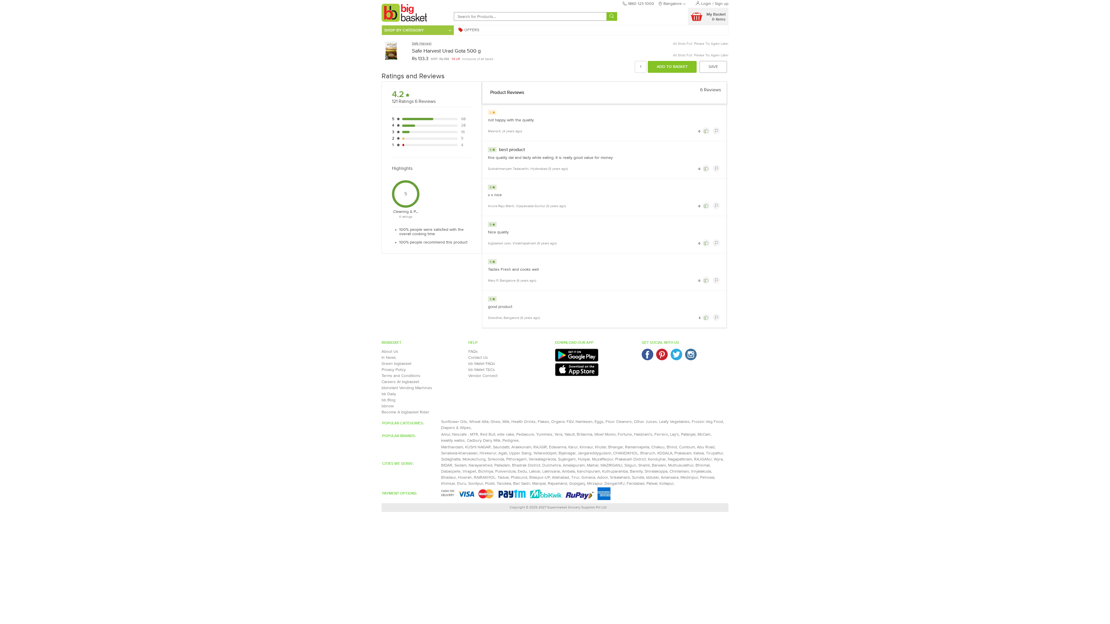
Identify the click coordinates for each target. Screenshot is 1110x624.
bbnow (388, 406)
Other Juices (645, 422)
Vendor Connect (482, 376)
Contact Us (478, 358)
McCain (704, 434)
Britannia (584, 434)
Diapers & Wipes (456, 428)
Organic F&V (562, 422)
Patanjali (688, 434)
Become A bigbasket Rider (405, 412)
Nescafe (460, 434)
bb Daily (389, 394)
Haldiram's (643, 434)
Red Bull (487, 434)
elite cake (505, 434)
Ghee (495, 422)
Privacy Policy (394, 370)
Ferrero (661, 434)
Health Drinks (523, 422)
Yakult (569, 434)
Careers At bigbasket (400, 382)
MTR (474, 434)
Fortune (625, 434)
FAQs (473, 352)
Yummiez (544, 434)
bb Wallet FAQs (481, 364)
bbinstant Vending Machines (407, 388)
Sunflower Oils (454, 422)
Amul (445, 434)
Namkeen (584, 422)
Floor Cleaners (619, 422)
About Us (390, 352)
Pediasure (525, 434)
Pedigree (510, 441)
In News (389, 358)
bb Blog (388, 400)
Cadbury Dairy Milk (483, 441)
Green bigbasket (396, 364)
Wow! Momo (605, 434)
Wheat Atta (479, 422)
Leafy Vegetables (674, 422)
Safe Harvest (422, 43)
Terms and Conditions (401, 376)
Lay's (674, 434)
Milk (505, 422)
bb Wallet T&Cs (481, 370)
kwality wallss (453, 441)
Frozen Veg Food (707, 422)
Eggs (599, 422)
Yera (558, 434)
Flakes (543, 422)
